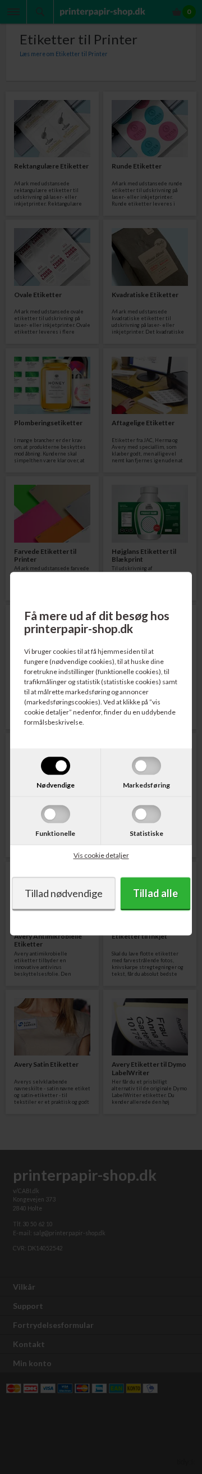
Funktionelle (55, 834)
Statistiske (146, 834)
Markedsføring (146, 785)
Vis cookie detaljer (101, 856)
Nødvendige (55, 785)
